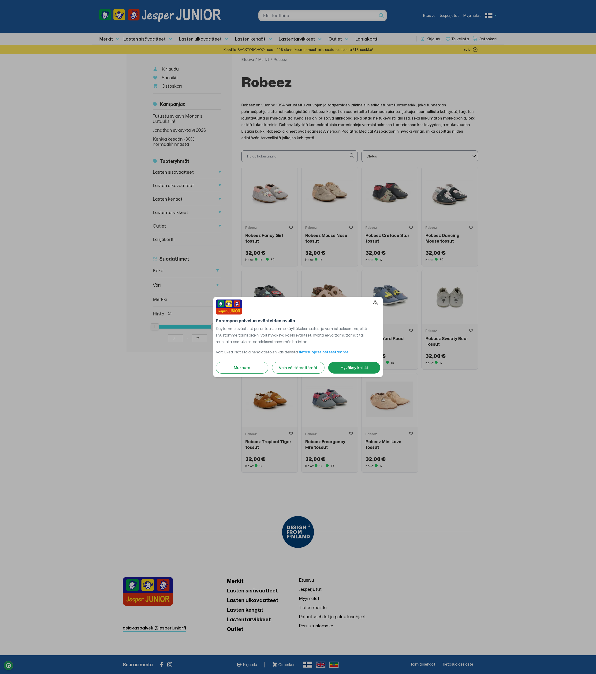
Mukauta (242, 367)
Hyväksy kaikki (354, 367)
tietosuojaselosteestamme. (324, 352)
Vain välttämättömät (298, 367)
